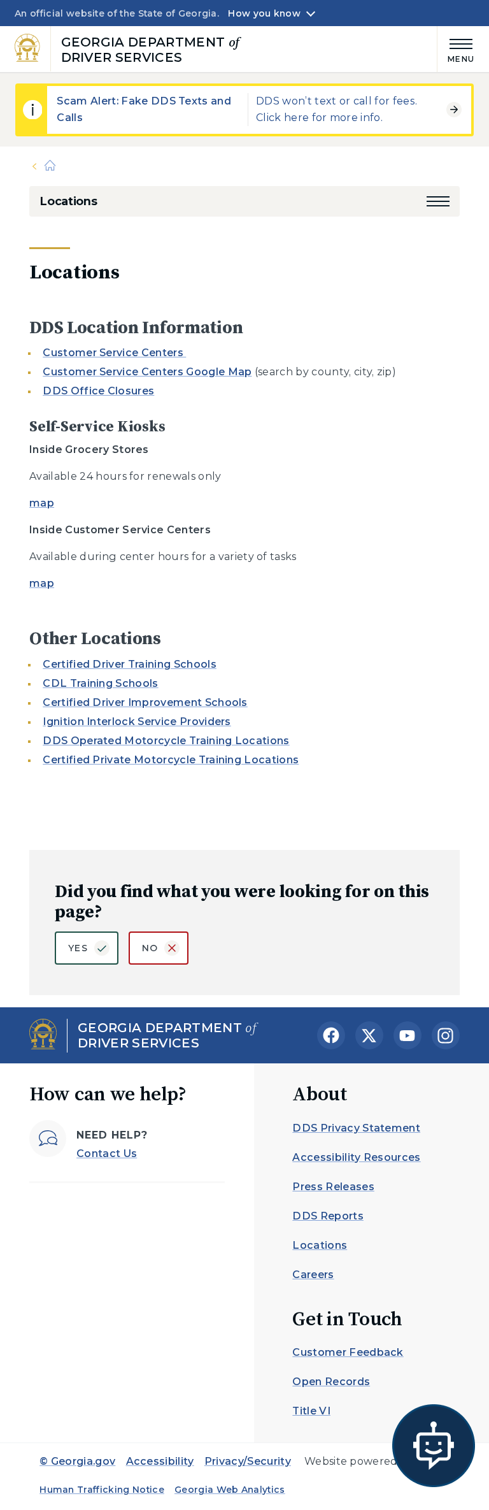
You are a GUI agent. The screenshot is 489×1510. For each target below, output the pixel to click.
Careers (313, 1275)
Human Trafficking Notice (101, 1489)
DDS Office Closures (98, 391)
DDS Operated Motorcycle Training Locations (166, 741)
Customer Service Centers (114, 353)
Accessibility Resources (356, 1157)
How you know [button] (264, 13)
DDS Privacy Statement (356, 1128)
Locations (68, 201)
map (41, 503)
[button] (438, 201)
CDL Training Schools (100, 683)
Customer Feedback (347, 1352)
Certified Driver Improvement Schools (145, 702)
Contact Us (106, 1153)
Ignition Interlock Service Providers (137, 721)
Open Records (331, 1382)
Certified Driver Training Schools (129, 664)
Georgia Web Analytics (229, 1489)
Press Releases (333, 1187)
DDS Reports (328, 1216)
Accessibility (160, 1461)
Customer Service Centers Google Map (147, 372)
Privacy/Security (247, 1461)
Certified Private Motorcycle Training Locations (171, 760)
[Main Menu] (455, 49)
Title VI (311, 1411)
